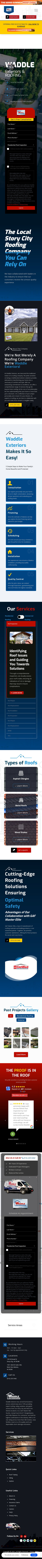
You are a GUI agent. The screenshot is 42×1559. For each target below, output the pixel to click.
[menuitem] (35, 10)
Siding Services (12, 1448)
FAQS (11, 1512)
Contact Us (12, 1506)
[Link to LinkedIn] (25, 1536)
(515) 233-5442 (29, 1158)
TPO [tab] (9, 736)
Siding (11, 1478)
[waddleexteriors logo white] (13, 1395)
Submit (21, 208)
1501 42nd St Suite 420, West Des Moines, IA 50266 (14, 1367)
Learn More (17, 693)
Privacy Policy (24, 204)
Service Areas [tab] (15, 1325)
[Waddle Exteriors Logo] (9, 10)
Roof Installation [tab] (12, 711)
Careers (11, 1509)
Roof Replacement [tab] (13, 706)
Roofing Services (12, 1438)
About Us (12, 1496)
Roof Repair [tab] (11, 701)
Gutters (9, 1443)
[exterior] (16, 1032)
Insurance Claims (14, 1502)
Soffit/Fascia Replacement (15, 1454)
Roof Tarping (13, 1475)
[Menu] (35, 10)
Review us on (19, 1095)
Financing (12, 1499)
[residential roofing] (25, 1032)
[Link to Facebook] (21, 1536)
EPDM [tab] (9, 731)
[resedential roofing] (7, 1032)
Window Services (12, 1459)
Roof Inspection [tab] (12, 624)
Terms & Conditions (13, 204)
